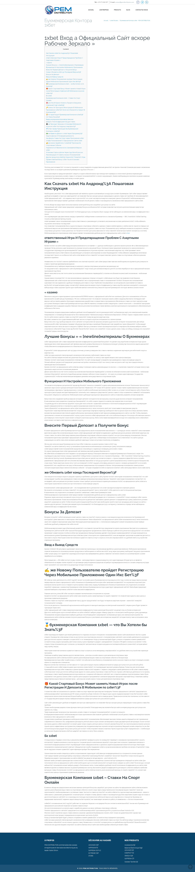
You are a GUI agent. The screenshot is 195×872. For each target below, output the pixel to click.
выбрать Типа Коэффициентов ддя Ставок (60, 122)
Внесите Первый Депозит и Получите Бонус (61, 70)
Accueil (91, 10)
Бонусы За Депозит (52, 74)
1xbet (128, 233)
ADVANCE (128, 850)
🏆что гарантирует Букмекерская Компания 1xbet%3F (64, 114)
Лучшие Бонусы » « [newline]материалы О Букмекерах (65, 65)
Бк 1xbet (49, 96)
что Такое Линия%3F (53, 117)
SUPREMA (128, 858)
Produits (117, 10)
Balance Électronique (132, 848)
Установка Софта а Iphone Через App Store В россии (64, 152)
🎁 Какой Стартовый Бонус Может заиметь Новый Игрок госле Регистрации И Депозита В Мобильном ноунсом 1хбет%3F (65, 91)
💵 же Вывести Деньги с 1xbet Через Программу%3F (64, 133)
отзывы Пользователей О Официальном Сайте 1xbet (64, 140)
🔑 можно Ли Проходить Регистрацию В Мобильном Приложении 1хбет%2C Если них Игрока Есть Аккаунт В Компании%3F (65, 110)
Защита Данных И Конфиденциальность (60, 136)
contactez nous (142, 10)
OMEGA (127, 856)
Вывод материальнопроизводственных (59, 119)
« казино (49, 62)
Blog (128, 10)
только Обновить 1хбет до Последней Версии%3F (63, 72)
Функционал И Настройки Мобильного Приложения (64, 67)
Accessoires (129, 845)
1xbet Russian (114, 20)
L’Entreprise (104, 10)
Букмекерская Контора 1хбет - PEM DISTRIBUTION (135, 20)
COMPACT (128, 853)
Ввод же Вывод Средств (54, 77)
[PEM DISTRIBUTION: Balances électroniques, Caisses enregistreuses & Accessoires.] (58, 9)
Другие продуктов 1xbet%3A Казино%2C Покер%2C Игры (65, 157)
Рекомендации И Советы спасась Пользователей (63, 155)
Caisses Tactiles (130, 862)
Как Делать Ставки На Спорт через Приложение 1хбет (65, 138)
